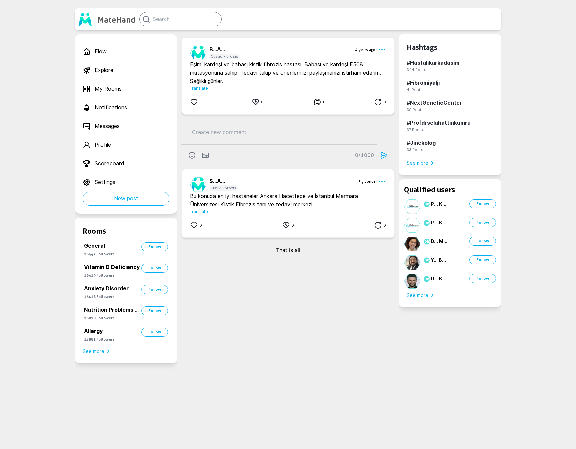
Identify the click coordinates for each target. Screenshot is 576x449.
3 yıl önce (366, 181)
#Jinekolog (421, 143)
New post (126, 198)
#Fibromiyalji (423, 83)
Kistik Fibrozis (223, 188)
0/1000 (364, 155)
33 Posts (415, 149)
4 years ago (365, 49)
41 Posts (415, 89)
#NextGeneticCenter (434, 103)
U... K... (438, 278)
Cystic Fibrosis (224, 56)
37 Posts (415, 129)
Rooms (94, 231)
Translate (199, 88)
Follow (154, 246)
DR (426, 204)
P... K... (438, 204)
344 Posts (416, 69)
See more (93, 351)
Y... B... (438, 260)
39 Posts (415, 109)
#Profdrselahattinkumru (439, 123)
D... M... (439, 241)
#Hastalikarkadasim (433, 63)
